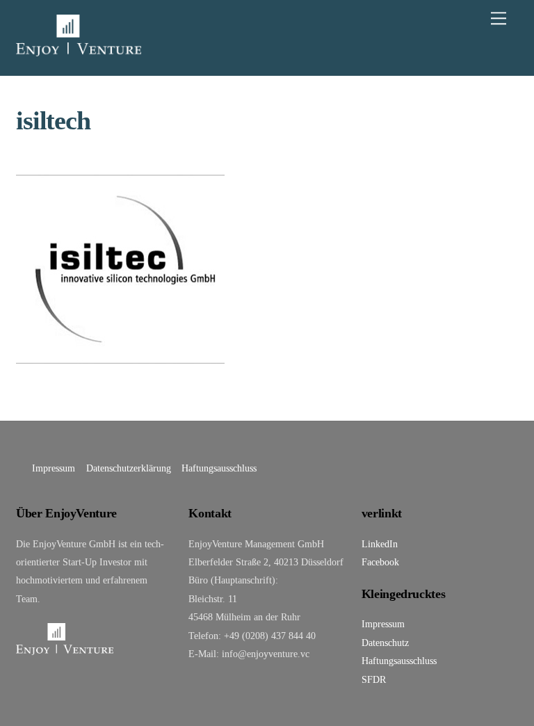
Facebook (380, 561)
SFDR (374, 679)
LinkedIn (380, 543)
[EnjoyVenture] (78, 50)
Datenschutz (385, 642)
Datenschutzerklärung (128, 468)
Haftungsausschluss (219, 468)
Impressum (53, 468)
